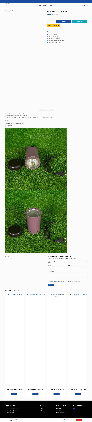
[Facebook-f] (74, 408)
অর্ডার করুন (63, 21)
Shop (44, 5)
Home (40, 5)
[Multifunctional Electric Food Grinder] (56, 341)
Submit (51, 284)
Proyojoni (10, 406)
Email (70, 265)
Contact (51, 5)
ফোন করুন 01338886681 (53, 25)
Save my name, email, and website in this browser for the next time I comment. (66, 281)
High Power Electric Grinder (14, 389)
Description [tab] (42, 109)
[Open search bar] (86, 5)
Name (50, 265)
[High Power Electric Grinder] (14, 341)
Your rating (50, 262)
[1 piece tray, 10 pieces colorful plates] (77, 341)
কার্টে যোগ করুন (79, 21)
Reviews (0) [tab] (50, 109)
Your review (51, 271)
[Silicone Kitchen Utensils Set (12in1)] (35, 341)
